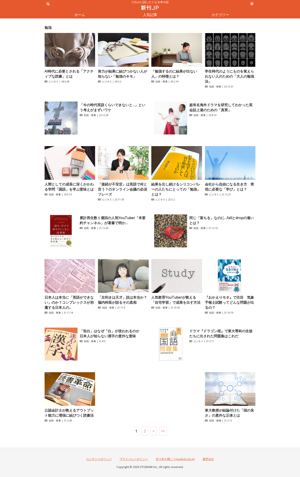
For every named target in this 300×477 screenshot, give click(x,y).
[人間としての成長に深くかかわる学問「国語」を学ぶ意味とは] (70, 178)
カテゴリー (220, 14)
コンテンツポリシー (99, 459)
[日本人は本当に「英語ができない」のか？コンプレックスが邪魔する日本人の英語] (70, 291)
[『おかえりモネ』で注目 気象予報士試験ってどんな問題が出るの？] (230, 291)
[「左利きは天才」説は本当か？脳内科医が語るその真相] (123, 291)
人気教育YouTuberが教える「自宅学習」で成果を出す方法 (176, 300)
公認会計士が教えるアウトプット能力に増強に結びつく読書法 (69, 413)
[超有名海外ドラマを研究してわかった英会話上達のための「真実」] (170, 133)
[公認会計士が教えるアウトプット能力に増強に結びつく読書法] (70, 404)
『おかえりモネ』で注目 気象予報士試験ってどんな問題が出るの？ (229, 302)
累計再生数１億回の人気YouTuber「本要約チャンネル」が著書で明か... (113, 220)
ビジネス (53, 81)
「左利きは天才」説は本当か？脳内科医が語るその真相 (122, 300)
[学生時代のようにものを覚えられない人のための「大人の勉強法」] (230, 65)
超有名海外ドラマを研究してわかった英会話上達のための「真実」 (221, 107)
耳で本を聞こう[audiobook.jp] (175, 459)
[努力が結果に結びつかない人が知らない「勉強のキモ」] (123, 65)
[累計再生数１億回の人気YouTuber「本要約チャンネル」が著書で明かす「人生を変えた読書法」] (61, 246)
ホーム (79, 14)
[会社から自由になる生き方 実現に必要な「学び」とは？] (230, 178)
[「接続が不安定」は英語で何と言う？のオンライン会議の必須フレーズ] (123, 178)
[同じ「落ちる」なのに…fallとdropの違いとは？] (170, 246)
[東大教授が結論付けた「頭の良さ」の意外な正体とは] (230, 404)
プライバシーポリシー (133, 459)
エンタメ (198, 341)
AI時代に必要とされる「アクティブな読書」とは (69, 74)
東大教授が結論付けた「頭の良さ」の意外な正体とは (229, 413)
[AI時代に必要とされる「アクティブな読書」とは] (70, 65)
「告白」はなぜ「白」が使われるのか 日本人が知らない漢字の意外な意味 (111, 333)
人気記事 (150, 14)
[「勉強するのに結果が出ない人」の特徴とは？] (176, 65)
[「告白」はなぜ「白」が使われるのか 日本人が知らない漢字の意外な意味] (61, 359)
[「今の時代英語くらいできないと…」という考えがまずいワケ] (61, 133)
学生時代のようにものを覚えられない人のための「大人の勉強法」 (229, 76)
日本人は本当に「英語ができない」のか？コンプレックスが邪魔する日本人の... (69, 302)
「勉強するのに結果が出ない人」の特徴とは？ (174, 74)
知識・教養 (161, 81)
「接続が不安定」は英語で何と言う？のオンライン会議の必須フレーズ (122, 189)
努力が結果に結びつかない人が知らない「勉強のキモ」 (122, 74)
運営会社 (208, 459)
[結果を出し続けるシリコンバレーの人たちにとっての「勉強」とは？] (176, 178)
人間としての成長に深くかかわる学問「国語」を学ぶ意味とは (69, 187)
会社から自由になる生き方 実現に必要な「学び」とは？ (229, 187)
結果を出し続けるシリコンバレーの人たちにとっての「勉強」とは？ (176, 189)
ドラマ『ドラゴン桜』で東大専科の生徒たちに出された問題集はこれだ (221, 333)
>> (163, 431)
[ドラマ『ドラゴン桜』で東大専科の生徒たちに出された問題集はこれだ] (170, 359)
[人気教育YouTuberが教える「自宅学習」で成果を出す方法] (176, 291)
